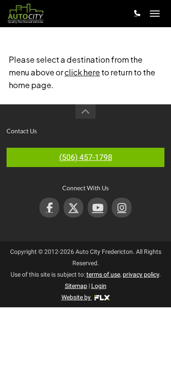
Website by (76, 297)
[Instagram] (122, 207)
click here (82, 72)
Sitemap (76, 285)
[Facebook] (49, 207)
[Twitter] (73, 207)
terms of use (103, 274)
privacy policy (141, 274)
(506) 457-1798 (85, 157)
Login (99, 285)
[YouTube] (97, 207)
